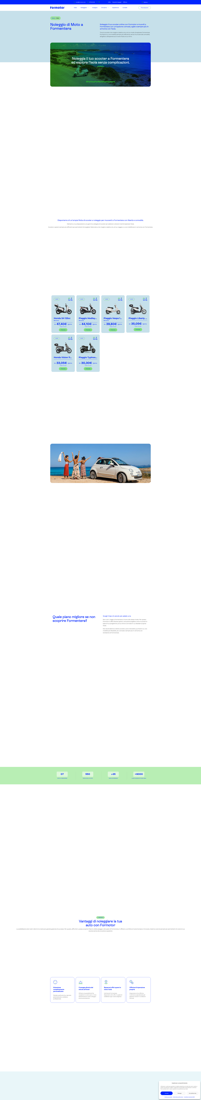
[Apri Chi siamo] (108, 7)
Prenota (63, 330)
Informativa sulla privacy (178, 1096)
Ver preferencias (192, 1093)
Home (53, 18)
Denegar (180, 1093)
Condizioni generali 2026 (189, 1096)
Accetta (166, 1093)
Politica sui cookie (168, 1096)
